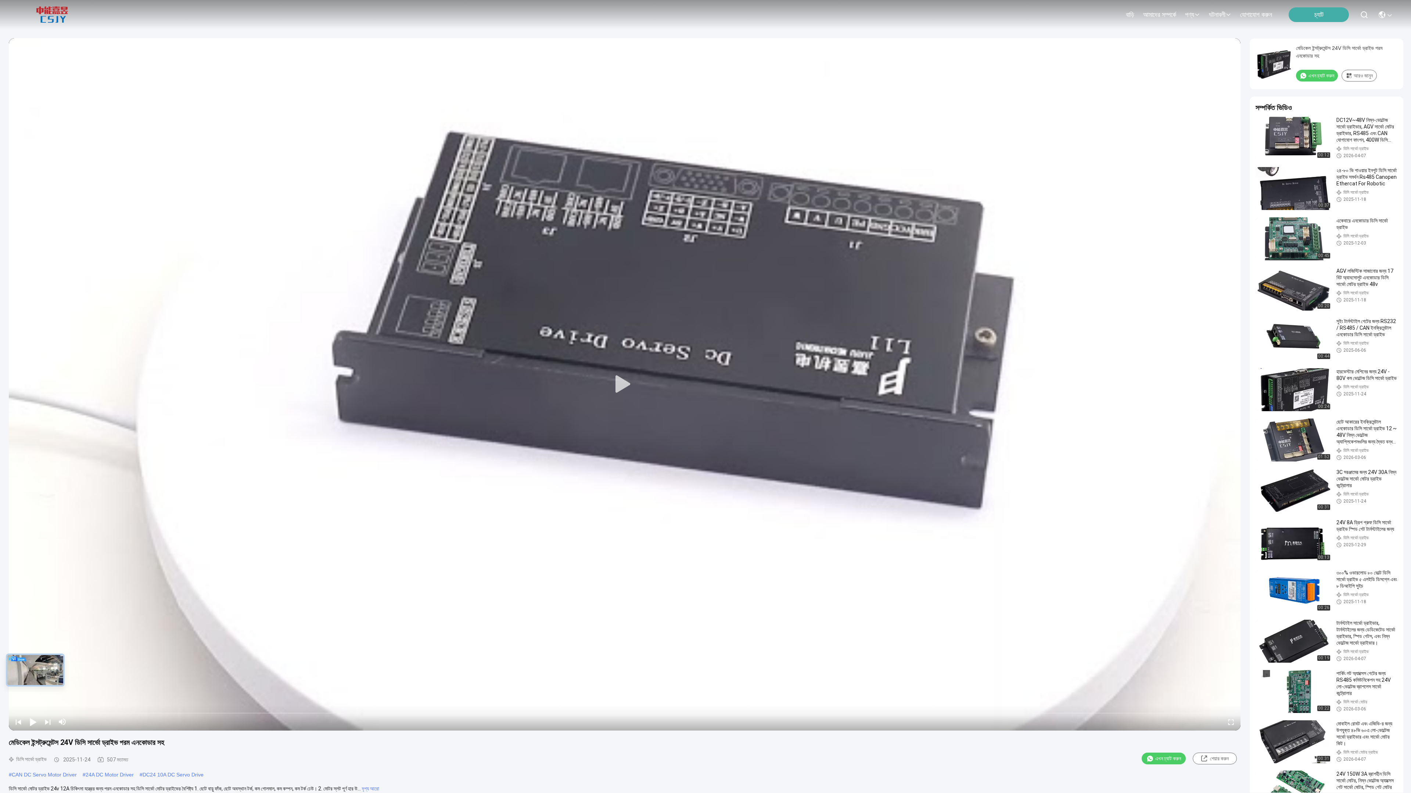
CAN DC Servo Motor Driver (44, 775)
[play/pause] (33, 721)
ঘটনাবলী (1217, 14)
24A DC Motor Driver (110, 775)
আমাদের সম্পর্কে (1159, 14)
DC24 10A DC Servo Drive (173, 775)
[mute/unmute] (62, 721)
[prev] (18, 721)
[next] (47, 721)
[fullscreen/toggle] (1231, 721)
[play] (624, 384)
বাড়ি (1130, 14)
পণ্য (1189, 14)
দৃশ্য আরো (370, 789)
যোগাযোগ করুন (1256, 14)
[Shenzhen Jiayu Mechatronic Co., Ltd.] (52, 15)
